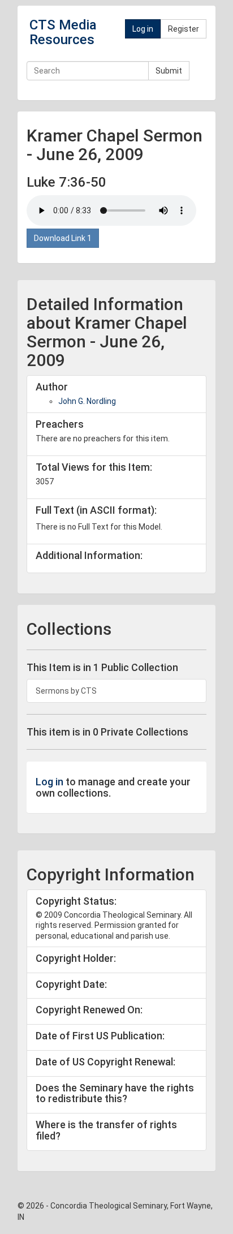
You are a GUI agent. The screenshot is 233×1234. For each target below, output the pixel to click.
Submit (169, 70)
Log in (142, 28)
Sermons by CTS (66, 690)
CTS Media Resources (63, 32)
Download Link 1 (63, 238)
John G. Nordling (87, 401)
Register (183, 28)
